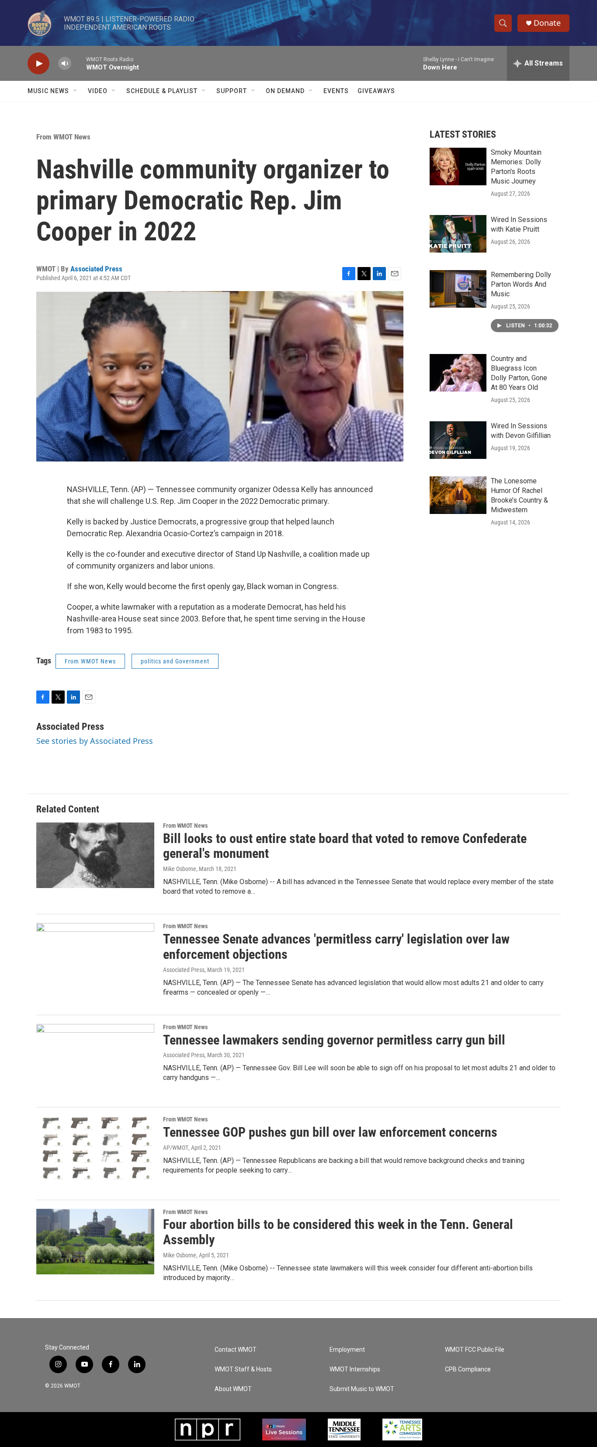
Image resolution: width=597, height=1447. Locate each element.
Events (336, 90)
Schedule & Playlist (162, 90)
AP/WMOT (175, 1147)
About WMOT (233, 1389)
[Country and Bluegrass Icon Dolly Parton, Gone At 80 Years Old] (458, 373)
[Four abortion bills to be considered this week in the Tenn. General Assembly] (95, 1241)
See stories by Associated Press (94, 741)
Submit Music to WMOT (362, 1389)
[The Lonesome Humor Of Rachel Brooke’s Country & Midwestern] (458, 495)
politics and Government (175, 661)
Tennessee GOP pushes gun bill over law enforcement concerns (330, 1132)
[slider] (78, 63)
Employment (347, 1349)
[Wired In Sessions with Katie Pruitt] (458, 234)
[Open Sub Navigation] (75, 90)
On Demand (285, 90)
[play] (38, 64)
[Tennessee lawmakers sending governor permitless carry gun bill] (95, 1057)
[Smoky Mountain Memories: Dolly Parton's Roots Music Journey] (458, 166)
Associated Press (96, 268)
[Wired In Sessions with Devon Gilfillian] (458, 440)
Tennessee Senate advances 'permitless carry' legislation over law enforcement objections (336, 946)
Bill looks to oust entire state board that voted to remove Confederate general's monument (345, 846)
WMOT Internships (355, 1369)
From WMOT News (63, 136)
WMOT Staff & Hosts (243, 1369)
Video (98, 90)
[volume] (64, 63)
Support (231, 90)
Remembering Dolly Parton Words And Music (521, 284)
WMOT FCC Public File (474, 1349)
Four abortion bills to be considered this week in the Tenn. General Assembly (338, 1232)
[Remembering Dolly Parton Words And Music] (458, 289)
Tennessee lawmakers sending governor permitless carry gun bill (334, 1040)
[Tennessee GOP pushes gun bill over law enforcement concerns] (95, 1149)
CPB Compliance (468, 1369)
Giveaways (376, 90)
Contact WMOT (236, 1349)
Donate (547, 23)
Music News (48, 90)
